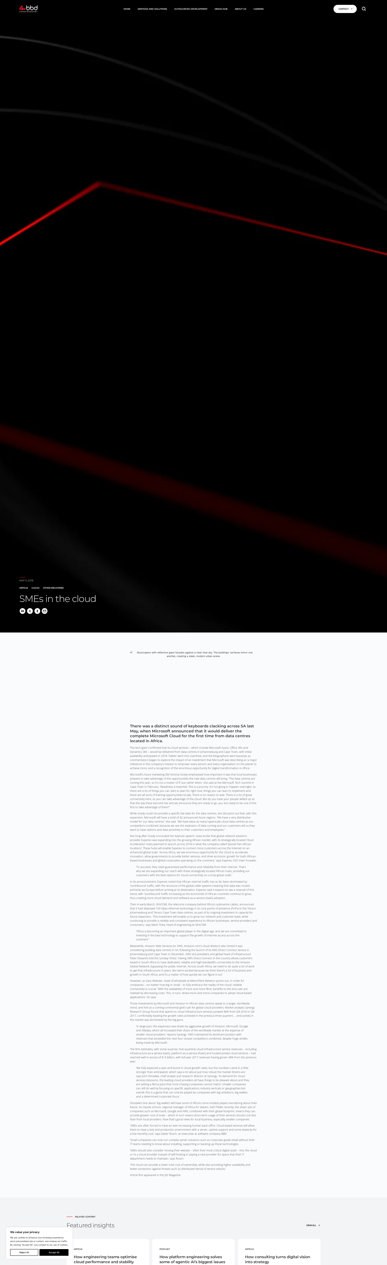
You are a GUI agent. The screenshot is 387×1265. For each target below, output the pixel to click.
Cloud (35, 587)
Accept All (54, 1252)
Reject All (24, 1252)
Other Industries (53, 587)
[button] (152, 9)
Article (23, 587)
